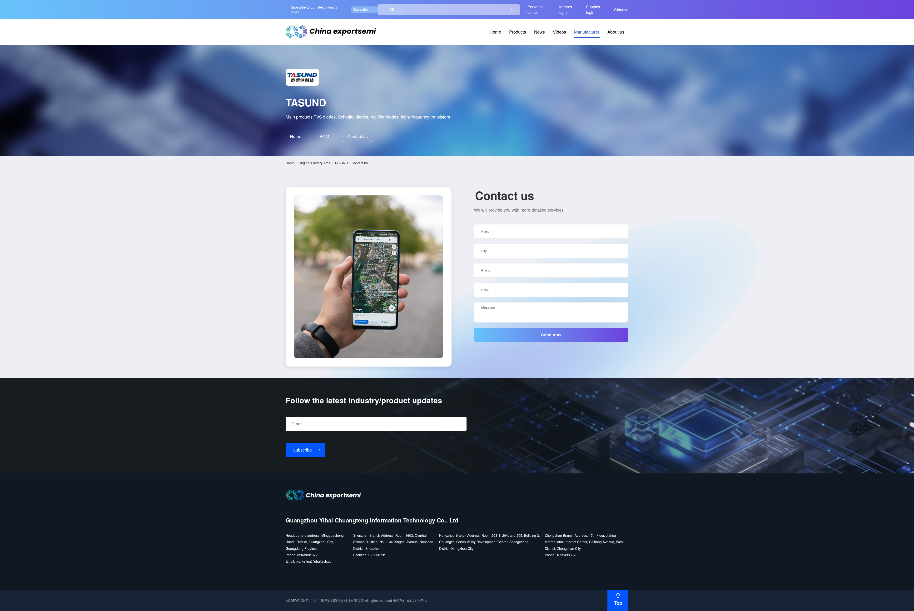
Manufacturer (586, 32)
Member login (565, 9)
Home (495, 32)
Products (517, 32)
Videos (559, 32)
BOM (324, 136)
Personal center (535, 9)
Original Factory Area (314, 162)
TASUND (341, 162)
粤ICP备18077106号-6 (410, 600)
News (539, 32)
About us (615, 32)
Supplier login (593, 9)
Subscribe (361, 9)
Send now (551, 335)
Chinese (621, 9)
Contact (357, 136)
